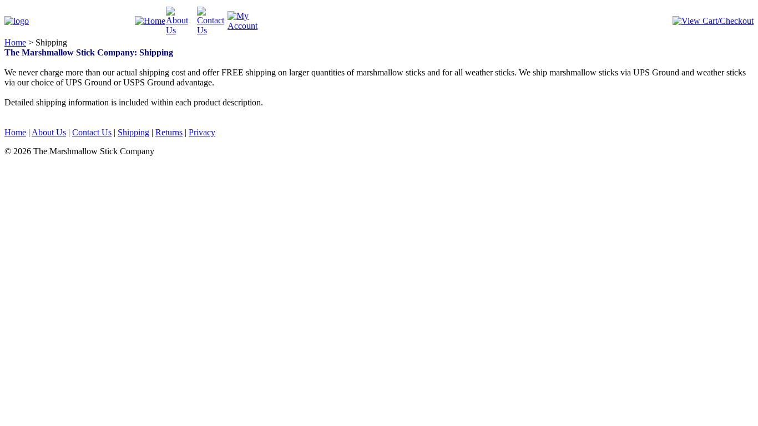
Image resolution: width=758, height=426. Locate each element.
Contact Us (92, 132)
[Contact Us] (212, 30)
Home (15, 42)
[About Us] (181, 30)
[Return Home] (16, 21)
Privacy (202, 132)
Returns (169, 132)
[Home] (150, 21)
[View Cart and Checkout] (713, 21)
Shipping (133, 132)
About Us (49, 132)
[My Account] (243, 26)
